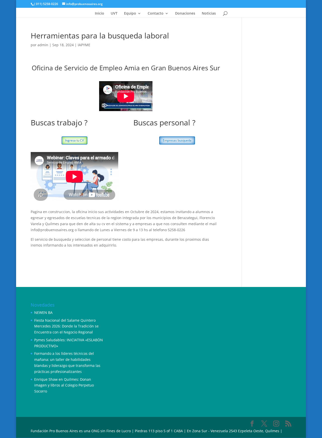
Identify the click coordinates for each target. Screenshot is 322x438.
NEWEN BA (43, 312)
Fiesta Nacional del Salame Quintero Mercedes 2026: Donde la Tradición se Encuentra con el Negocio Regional (66, 326)
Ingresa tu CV (74, 140)
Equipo (130, 14)
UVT (114, 14)
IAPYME (84, 44)
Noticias (209, 14)
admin (42, 44)
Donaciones (185, 14)
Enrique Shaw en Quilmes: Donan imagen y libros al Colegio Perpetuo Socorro (64, 385)
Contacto (156, 14)
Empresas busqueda (177, 140)
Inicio (99, 14)
